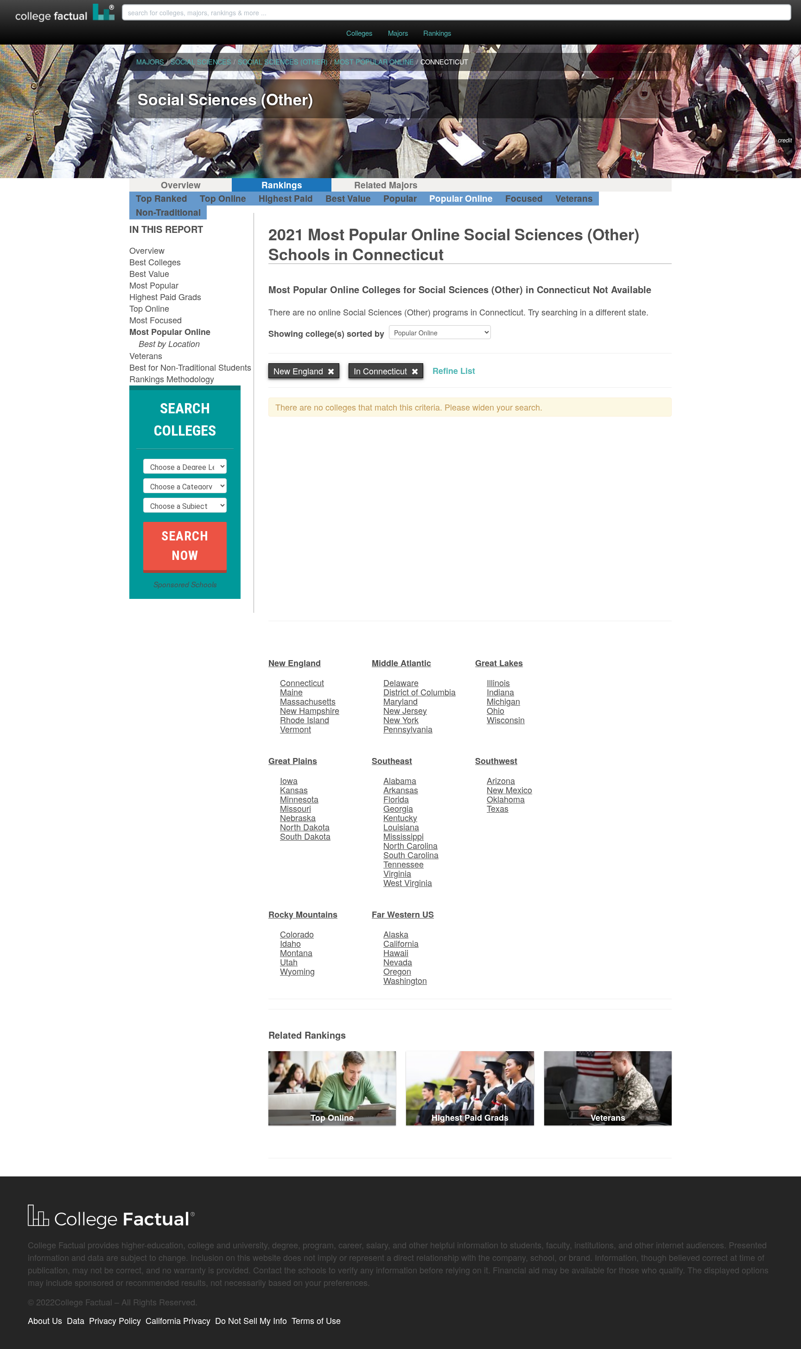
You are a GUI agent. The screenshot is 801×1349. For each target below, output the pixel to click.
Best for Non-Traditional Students (190, 367)
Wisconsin (506, 719)
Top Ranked (161, 198)
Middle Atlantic (401, 663)
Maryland (400, 701)
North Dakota (305, 827)
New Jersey (405, 710)
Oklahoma (506, 799)
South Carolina (411, 854)
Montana (296, 952)
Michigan (503, 701)
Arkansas (400, 790)
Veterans (574, 198)
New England (294, 663)
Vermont (295, 729)
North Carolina (410, 845)
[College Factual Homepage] (65, 14)
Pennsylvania (407, 729)
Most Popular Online (169, 332)
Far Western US (403, 914)
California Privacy (178, 1320)
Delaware (401, 682)
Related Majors (386, 185)
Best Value (348, 198)
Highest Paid (286, 198)
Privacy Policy (115, 1320)
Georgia (398, 808)
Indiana (500, 692)
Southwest (496, 761)
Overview (181, 185)
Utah (289, 962)
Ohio (495, 710)
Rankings (437, 33)
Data (75, 1320)
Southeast (392, 761)
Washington (405, 980)
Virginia (397, 873)
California (401, 943)
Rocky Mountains (302, 914)
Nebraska (298, 817)
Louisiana (401, 827)
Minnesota (299, 799)
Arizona (501, 780)
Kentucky (400, 817)
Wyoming (297, 971)
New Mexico (509, 790)
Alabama (399, 780)
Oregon (397, 971)
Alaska (395, 934)
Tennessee (403, 864)
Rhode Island (304, 719)
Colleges (359, 33)
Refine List (453, 371)
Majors (398, 33)
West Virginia (407, 882)
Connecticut (302, 682)
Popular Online (461, 198)
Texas (498, 808)
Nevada (397, 962)
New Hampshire (309, 710)
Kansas (294, 790)
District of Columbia (419, 692)
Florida (396, 799)
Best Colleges (155, 262)
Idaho (290, 943)
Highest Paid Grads (165, 296)
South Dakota (305, 836)
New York (401, 719)
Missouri (295, 808)
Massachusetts (308, 701)
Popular (400, 198)
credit (785, 140)
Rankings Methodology (171, 379)
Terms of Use (316, 1320)
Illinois (498, 682)
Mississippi (403, 836)
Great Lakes (499, 663)
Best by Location (169, 343)
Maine (291, 692)
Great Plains (292, 761)
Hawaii (395, 952)
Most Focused (155, 320)
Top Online (223, 198)
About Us (45, 1320)
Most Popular (153, 285)
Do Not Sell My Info (251, 1320)
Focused (524, 198)
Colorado (297, 934)
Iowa (289, 780)
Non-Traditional (168, 212)
